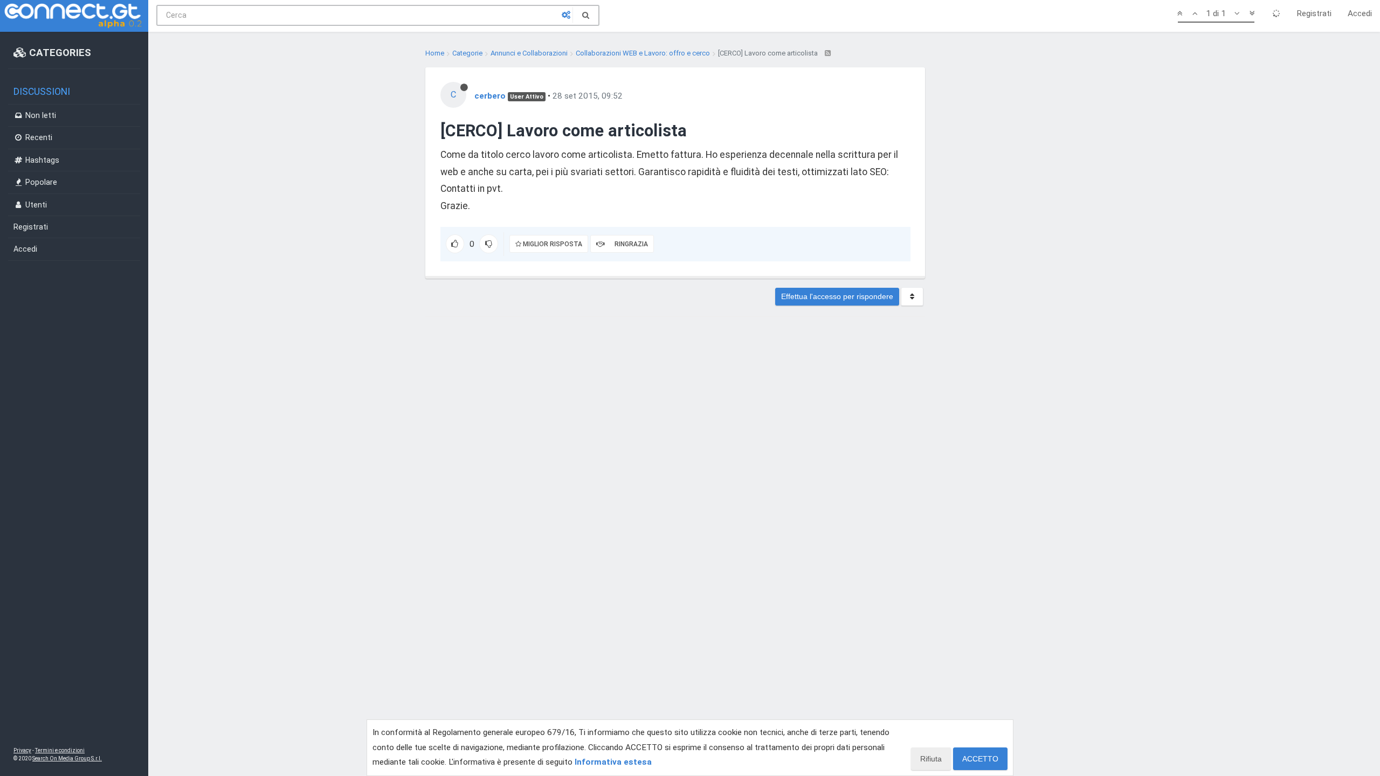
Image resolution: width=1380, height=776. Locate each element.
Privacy (22, 750)
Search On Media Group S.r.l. (67, 758)
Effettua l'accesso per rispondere (837, 296)
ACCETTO (980, 758)
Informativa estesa (613, 762)
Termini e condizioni (60, 750)
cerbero (490, 96)
